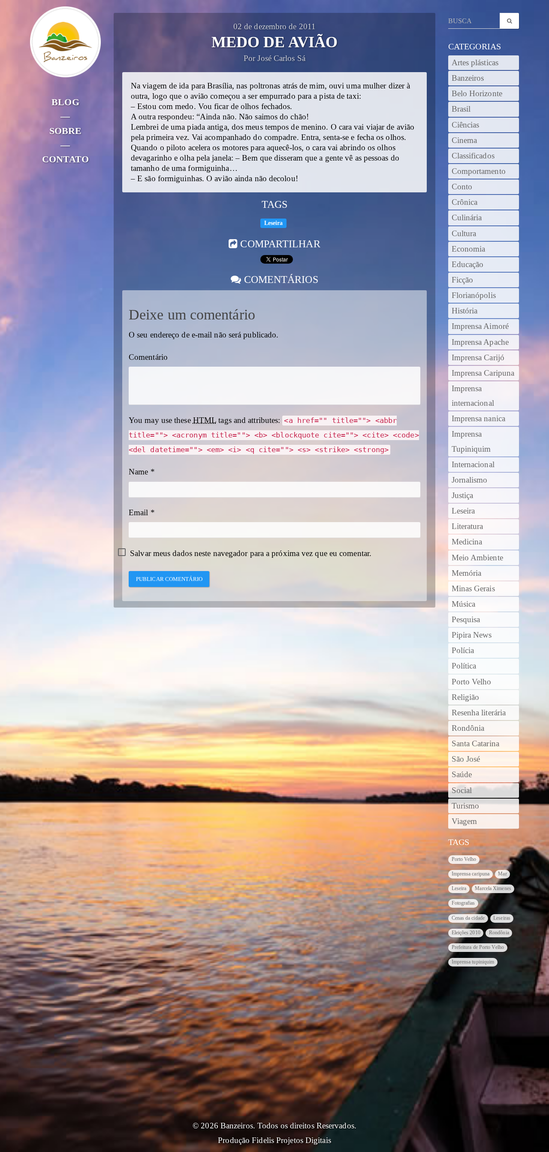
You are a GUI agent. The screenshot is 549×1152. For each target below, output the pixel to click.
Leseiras (501, 918)
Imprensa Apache (480, 342)
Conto (462, 186)
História (465, 311)
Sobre (65, 130)
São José (466, 759)
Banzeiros (468, 78)
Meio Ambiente (477, 557)
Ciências (466, 125)
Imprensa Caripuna (483, 373)
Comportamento (479, 171)
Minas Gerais (473, 588)
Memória (467, 573)
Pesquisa (466, 619)
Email (138, 512)
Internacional (473, 464)
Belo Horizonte (477, 93)
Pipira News (472, 635)
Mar (502, 874)
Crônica (465, 202)
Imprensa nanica (479, 418)
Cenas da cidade (468, 918)
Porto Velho (472, 682)
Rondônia (468, 728)
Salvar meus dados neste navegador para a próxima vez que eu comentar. (250, 553)
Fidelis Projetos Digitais (291, 1140)
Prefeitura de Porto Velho (478, 947)
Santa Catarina (475, 743)
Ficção (463, 280)
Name (138, 472)
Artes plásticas (475, 62)
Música (464, 604)
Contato (65, 159)
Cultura (464, 233)
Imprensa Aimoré (480, 326)
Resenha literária (479, 712)
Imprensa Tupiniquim (471, 441)
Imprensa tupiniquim (473, 962)
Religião (466, 697)
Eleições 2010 (466, 933)
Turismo (466, 806)
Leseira (273, 223)
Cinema (464, 140)
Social (462, 790)
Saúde (462, 774)
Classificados (473, 156)
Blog (65, 102)
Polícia (463, 650)
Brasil (461, 109)
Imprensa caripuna (471, 874)
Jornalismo (470, 480)
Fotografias (463, 903)
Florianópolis (474, 295)
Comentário (148, 357)
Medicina (467, 542)
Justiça (463, 495)
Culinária (467, 217)
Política (464, 666)
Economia (469, 249)
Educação (468, 264)
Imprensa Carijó (478, 357)
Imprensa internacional (473, 395)
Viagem (464, 821)
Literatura (467, 526)
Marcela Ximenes (493, 888)
